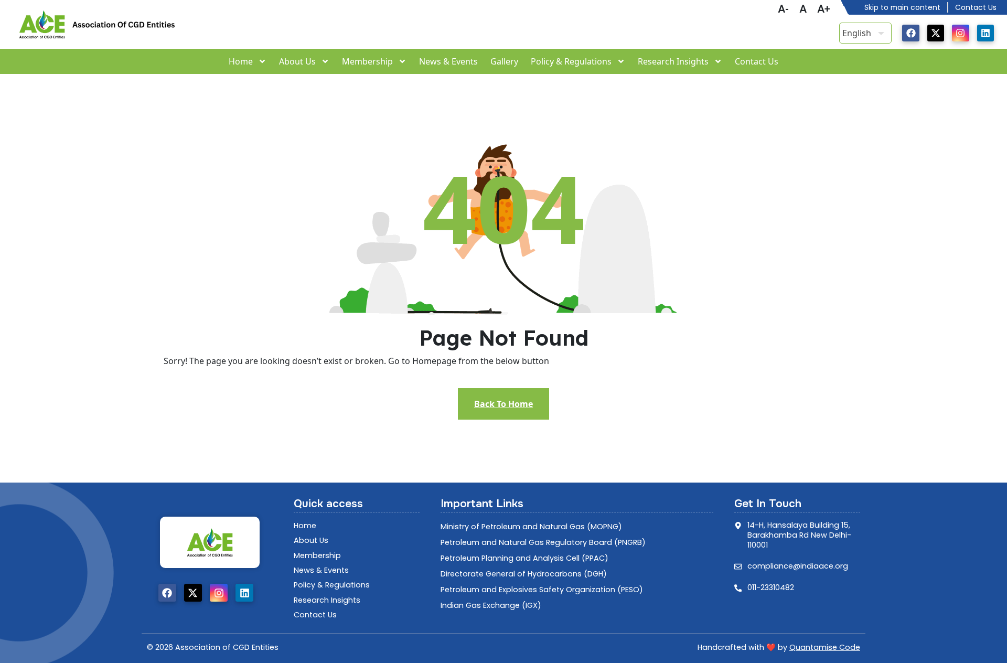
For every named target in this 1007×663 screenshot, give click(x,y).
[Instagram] (960, 33)
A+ (823, 9)
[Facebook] (910, 33)
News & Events (448, 61)
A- (783, 9)
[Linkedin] (985, 33)
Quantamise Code (824, 647)
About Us (297, 61)
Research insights (327, 600)
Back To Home (503, 404)
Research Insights (673, 61)
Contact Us (756, 61)
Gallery (504, 61)
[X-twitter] (935, 33)
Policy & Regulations (571, 61)
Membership (367, 61)
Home (241, 61)
